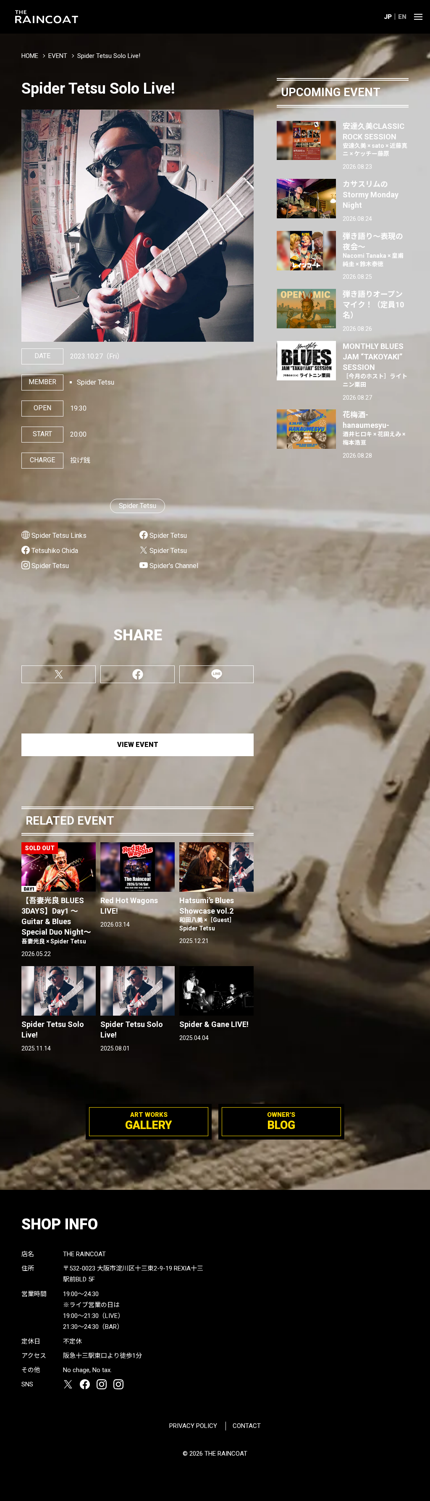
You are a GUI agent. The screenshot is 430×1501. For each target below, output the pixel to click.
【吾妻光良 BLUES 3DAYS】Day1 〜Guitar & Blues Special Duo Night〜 (56, 920)
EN (402, 17)
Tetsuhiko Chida (54, 551)
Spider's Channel (173, 566)
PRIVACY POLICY (193, 1426)
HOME (29, 56)
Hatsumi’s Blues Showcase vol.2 (207, 914)
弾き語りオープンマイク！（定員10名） (373, 305)
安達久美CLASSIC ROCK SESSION (375, 139)
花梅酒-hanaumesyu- (374, 428)
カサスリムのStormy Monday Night (371, 195)
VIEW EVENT (137, 745)
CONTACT (247, 1426)
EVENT (57, 56)
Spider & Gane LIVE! (214, 1024)
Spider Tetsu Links (59, 536)
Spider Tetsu (137, 506)
